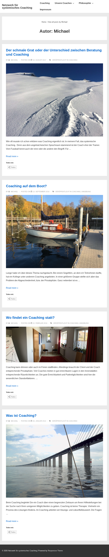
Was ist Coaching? (21, 416)
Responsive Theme (55, 551)
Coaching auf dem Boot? (26, 186)
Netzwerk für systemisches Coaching (17, 6)
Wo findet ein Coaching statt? (30, 318)
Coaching (45, 3)
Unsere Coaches (63, 3)
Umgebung (86, 192)
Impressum (45, 9)
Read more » (12, 156)
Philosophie (85, 3)
